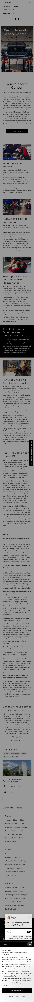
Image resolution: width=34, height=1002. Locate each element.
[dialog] (17, 974)
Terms (30, 938)
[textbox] (18, 932)
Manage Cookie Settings (17, 996)
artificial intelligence (14, 938)
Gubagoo (21, 936)
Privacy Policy (9, 976)
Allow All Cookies (17, 990)
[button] (18, 927)
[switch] (29, 944)
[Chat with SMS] (28, 932)
